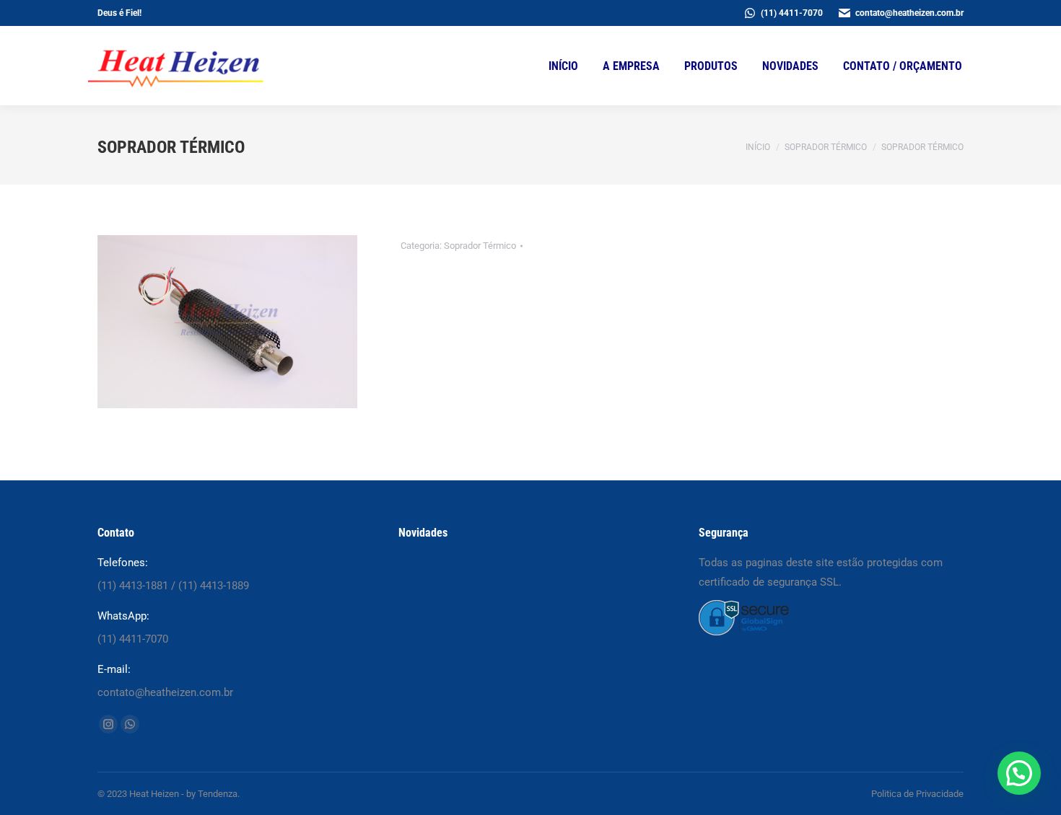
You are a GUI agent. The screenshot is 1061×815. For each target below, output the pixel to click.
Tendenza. (219, 793)
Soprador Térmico (480, 245)
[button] (1019, 773)
